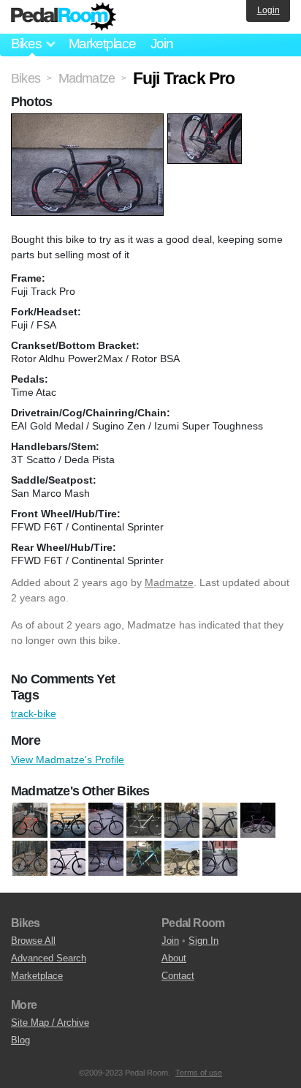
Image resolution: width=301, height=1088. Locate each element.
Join (161, 43)
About (173, 958)
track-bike (33, 713)
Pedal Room (63, 16)
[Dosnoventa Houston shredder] (30, 820)
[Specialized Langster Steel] (182, 858)
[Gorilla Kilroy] (68, 858)
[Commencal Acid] (258, 820)
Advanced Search (48, 958)
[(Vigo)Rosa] (106, 820)
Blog (20, 1040)
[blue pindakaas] (182, 820)
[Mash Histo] (106, 858)
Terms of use (198, 1072)
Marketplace (102, 43)
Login (268, 10)
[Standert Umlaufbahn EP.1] (220, 858)
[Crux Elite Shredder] (30, 858)
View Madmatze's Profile (67, 759)
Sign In (203, 940)
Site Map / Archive (50, 1022)
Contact (177, 975)
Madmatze (169, 582)
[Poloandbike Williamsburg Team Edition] (144, 858)
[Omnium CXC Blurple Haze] (68, 820)
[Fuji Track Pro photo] (89, 121)
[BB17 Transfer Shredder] (144, 820)
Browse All (33, 940)
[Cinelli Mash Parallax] (220, 820)
